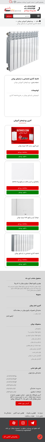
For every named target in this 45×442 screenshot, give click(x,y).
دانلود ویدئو (22, 156)
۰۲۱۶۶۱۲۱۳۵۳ (11, 379)
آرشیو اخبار (9, 316)
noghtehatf (27, 430)
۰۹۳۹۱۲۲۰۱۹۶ (11, 385)
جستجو (9, 16)
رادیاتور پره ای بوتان (36, 342)
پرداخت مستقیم (21, 2)
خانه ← (36, 21)
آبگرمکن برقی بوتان (36, 359)
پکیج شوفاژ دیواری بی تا (34, 332)
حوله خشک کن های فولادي (33, 346)
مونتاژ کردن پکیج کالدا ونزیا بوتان (28, 217)
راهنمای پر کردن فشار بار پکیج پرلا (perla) (25, 182)
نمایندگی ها (7, 413)
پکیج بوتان (38, 329)
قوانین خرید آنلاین (18, 413)
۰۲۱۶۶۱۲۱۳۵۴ (11, 382)
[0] (12, 3)
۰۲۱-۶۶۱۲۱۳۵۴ (29, 9)
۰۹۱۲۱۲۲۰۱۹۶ (11, 388)
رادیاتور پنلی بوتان (36, 339)
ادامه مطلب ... (37, 314)
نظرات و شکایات (29, 416)
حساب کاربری (30, 2)
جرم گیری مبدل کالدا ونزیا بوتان (28, 146)
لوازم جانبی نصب (36, 352)
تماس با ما (40, 416)
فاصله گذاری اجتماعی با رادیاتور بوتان (27, 253)
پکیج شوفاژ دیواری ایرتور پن (33, 335)
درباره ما (40, 413)
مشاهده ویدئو (22, 152)
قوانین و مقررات (31, 413)
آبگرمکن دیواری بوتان (35, 349)
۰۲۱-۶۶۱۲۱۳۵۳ (29, 6)
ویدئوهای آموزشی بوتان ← (24, 21)
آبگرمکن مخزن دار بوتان (34, 356)
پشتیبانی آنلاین (39, 2)
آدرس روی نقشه (23, 403)
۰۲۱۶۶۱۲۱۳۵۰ (12, 376)
